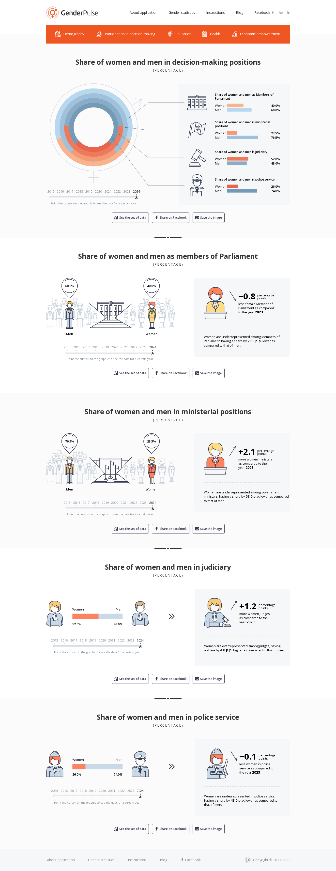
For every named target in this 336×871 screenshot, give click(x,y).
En (288, 12)
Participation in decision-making (130, 33)
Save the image (211, 217)
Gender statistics (181, 12)
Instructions (215, 12)
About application (143, 12)
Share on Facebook (173, 217)
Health (215, 33)
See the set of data (132, 217)
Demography (73, 33)
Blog (239, 12)
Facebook (262, 12)
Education (183, 33)
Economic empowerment (260, 33)
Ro (281, 12)
